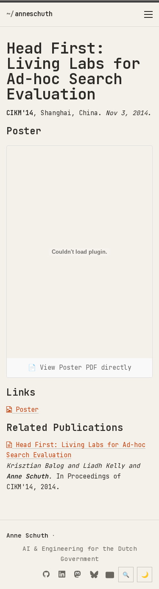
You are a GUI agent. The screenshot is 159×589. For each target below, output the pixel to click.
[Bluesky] (95, 575)
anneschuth (33, 13)
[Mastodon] (79, 575)
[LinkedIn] (64, 575)
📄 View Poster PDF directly (79, 367)
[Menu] (148, 14)
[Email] (111, 575)
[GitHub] (48, 575)
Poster (25, 409)
